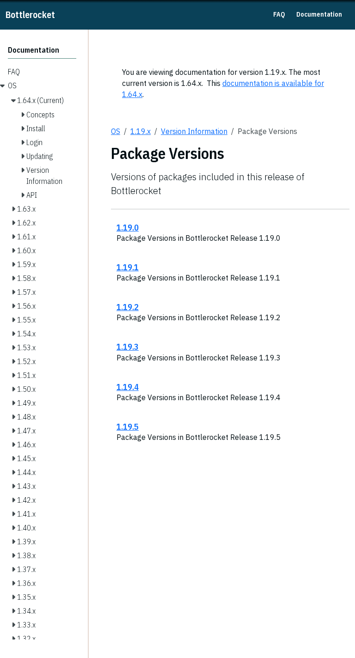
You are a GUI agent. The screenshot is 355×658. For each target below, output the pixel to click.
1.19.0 (127, 227)
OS (115, 131)
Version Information (194, 131)
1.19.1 (127, 267)
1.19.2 (127, 306)
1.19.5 (127, 426)
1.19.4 (127, 386)
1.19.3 (127, 346)
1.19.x (140, 131)
